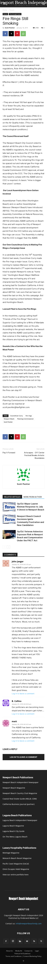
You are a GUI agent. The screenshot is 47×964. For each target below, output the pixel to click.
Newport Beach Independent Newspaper (21, 782)
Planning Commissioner (25, 419)
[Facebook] (5, 33)
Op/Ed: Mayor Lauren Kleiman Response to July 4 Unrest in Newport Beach (30, 506)
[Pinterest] (17, 33)
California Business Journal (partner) (18, 804)
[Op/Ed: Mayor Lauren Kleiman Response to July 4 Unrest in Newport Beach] (9, 506)
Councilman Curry (16, 416)
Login (37, 951)
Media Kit (18, 951)
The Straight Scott (15, 14)
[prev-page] (4, 547)
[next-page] (8, 547)
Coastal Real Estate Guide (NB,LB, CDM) (20, 798)
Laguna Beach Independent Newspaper (20, 820)
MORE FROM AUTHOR (33, 497)
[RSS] (34, 941)
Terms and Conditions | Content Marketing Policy (23, 956)
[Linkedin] (20, 941)
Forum (12, 10)
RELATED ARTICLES (12, 497)
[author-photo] (23, 480)
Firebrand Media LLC (29, 918)
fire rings (29, 416)
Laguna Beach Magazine (13, 826)
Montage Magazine (11, 853)
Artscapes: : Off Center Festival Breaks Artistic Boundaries (34, 455)
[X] (11, 33)
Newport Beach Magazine (14, 788)
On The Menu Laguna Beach (15, 836)
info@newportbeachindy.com (29, 923)
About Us (9, 951)
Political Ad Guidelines (22, 953)
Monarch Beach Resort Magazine (17, 858)
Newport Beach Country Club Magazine (20, 793)
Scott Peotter (10, 28)
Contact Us (29, 951)
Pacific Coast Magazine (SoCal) (16, 863)
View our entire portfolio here (15, 874)
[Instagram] (13, 941)
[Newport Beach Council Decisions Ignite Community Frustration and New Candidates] (9, 519)
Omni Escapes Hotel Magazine (16, 869)
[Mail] (27, 941)
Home (5, 10)
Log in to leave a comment (23, 693)
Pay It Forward (9, 452)
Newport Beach (9, 419)
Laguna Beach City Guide (13, 831)
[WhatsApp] (23, 33)
